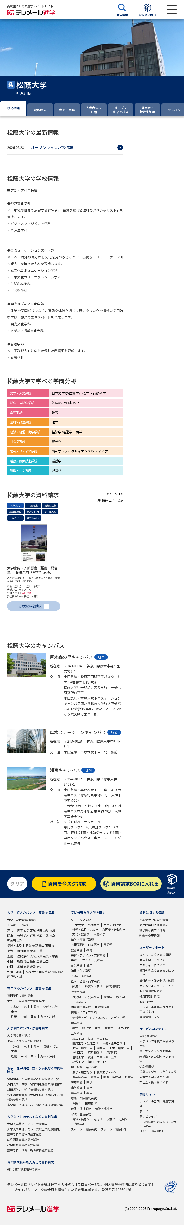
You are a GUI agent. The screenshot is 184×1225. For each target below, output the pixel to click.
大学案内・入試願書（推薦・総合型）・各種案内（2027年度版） (32, 570)
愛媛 (33, 966)
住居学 (123, 1119)
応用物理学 (95, 1052)
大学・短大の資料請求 (21, 920)
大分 (35, 972)
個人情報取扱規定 (150, 991)
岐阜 (26, 951)
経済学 (76, 986)
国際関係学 (102, 1007)
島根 (33, 961)
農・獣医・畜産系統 (84, 1067)
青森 (20, 930)
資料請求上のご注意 (110, 500)
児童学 (110, 1119)
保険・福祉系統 (81, 1108)
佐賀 (48, 972)
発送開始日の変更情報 (153, 925)
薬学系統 (76, 1093)
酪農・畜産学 (112, 1077)
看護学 (76, 1103)
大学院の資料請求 (18, 1035)
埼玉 (39, 935)
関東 (10, 935)
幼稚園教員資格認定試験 (23, 1140)
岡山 (26, 961)
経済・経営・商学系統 (85, 981)
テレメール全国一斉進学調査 (156, 1103)
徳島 (26, 966)
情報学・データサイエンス (89, 1017)
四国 (10, 966)
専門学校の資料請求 (20, 995)
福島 (52, 930)
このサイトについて (152, 965)
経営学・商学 (93, 986)
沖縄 (19, 977)
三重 (39, 951)
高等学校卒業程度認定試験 (24, 1134)
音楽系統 (76, 965)
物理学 (86, 1028)
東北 (10, 930)
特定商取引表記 (149, 996)
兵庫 (39, 956)
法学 (75, 976)
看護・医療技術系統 (84, 1098)
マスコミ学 (79, 1002)
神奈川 (11, 940)
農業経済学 (79, 1077)
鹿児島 (11, 977)
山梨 (19, 940)
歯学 (89, 1087)
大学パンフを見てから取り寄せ (156, 1043)
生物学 (109, 1028)
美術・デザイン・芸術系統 (88, 955)
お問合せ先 (146, 1002)
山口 (46, 961)
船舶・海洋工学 (98, 1062)
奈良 (46, 956)
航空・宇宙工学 (98, 1039)
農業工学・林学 (107, 1072)
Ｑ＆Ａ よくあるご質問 (155, 955)
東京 (52, 935)
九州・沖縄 (14, 972)
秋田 (39, 930)
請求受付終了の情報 (152, 930)
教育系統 (76, 950)
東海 (10, 951)
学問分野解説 (148, 1036)
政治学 (86, 976)
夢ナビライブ (148, 1116)
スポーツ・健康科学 (114, 1129)
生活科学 (78, 1124)
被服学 (98, 1119)
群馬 (33, 935)
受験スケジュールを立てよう (158, 1071)
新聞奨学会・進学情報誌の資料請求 (30, 1089)
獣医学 (95, 1077)
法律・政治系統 (81, 970)
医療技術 (91, 1103)
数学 (75, 1028)
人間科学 (99, 934)
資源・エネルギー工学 (102, 1057)
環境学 (108, 997)
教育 (89, 950)
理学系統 (76, 1023)
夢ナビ (143, 1111)
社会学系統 (78, 992)
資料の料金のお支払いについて (156, 972)
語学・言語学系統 (82, 939)
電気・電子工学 (112, 1043)
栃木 (26, 935)
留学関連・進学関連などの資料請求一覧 (33, 1079)
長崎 (54, 972)
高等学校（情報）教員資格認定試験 (30, 1150)
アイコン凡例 (114, 494)
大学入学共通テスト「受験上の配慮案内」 (34, 1129)
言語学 (108, 944)
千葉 (46, 935)
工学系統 (76, 1033)
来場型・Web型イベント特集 (156, 1058)
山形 (46, 930)
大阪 (33, 956)
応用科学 (112, 1052)
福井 (54, 945)
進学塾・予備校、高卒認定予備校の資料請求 (36, 1105)
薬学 (89, 1093)
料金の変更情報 (149, 935)
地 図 (101, 657)
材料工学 (78, 1052)
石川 (48, 945)
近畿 (10, 956)
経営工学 (78, 1062)
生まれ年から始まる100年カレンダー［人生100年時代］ (157, 1126)
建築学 (101, 1048)
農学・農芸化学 (82, 1072)
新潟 (28, 945)
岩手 (26, 930)
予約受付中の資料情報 (153, 920)
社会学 (76, 997)
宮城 (33, 930)
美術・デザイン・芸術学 (87, 960)
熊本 (61, 972)
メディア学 (118, 1017)
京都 (26, 956)
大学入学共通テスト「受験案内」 (28, 1124)
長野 (35, 945)
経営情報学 (113, 986)
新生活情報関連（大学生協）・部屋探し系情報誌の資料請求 (35, 1097)
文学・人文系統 (81, 920)
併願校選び (146, 1066)
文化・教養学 (81, 934)
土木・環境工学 (119, 1048)
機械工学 (78, 1039)
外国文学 (93, 925)
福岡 (28, 972)
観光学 (120, 997)
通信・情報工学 (82, 1048)
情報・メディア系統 (84, 1012)
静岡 (20, 951)
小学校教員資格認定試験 (23, 1145)
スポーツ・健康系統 (84, 1129)
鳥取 (20, 961)
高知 (39, 966)
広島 (39, 961)
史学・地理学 (112, 925)
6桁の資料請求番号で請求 (23, 1169)
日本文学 (78, 925)
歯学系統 (76, 1087)
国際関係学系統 (81, 1007)
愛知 (33, 951)
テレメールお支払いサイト (156, 986)
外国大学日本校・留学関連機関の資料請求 (34, 1084)
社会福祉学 (92, 997)
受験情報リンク (149, 1017)
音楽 (89, 965)
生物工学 (78, 1057)
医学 (89, 1082)
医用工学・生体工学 (85, 1043)
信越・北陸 (14, 945)
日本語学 (93, 944)
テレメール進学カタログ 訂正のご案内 (157, 1009)
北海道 (11, 925)
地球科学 (123, 1028)
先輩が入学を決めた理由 (155, 1077)
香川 (20, 966)
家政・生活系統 (81, 1114)
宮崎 (41, 972)
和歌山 (53, 956)
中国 (10, 961)
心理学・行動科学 (113, 929)
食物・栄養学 (81, 1119)
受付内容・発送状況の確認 (156, 980)
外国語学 (78, 944)
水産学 (129, 1077)
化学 (98, 1028)
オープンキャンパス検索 (155, 1051)
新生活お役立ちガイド (153, 1082)
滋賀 (20, 956)
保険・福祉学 (103, 1108)
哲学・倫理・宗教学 (85, 929)
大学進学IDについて (152, 960)
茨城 (20, 935)
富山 (41, 945)
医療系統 (76, 1082)
